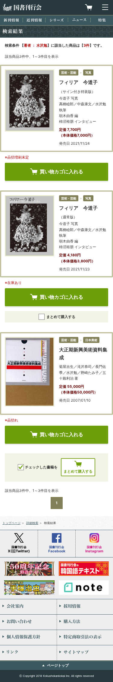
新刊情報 (11, 20)
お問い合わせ (28, 622)
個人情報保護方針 (28, 637)
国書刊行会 (22, 7)
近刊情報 (34, 20)
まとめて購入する (60, 316)
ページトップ (58, 665)
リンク (28, 652)
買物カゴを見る (88, 7)
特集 (102, 20)
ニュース (79, 19)
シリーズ (57, 20)
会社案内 (28, 606)
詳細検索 (32, 523)
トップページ (11, 523)
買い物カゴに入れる (61, 171)
